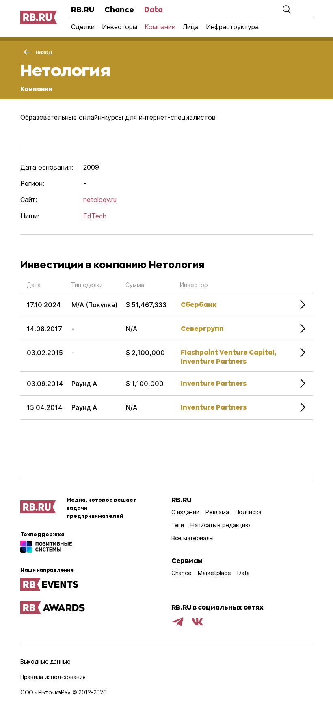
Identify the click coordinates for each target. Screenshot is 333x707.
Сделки (83, 27)
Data (153, 9)
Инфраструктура (232, 27)
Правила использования (53, 676)
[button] (287, 9)
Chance (119, 9)
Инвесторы (119, 27)
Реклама (217, 512)
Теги (177, 525)
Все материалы (192, 538)
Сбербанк (198, 304)
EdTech (94, 216)
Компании (160, 27)
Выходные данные (45, 661)
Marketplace (214, 572)
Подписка (249, 512)
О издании (185, 512)
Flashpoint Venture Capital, (228, 352)
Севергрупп (202, 328)
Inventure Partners (214, 361)
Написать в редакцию (220, 525)
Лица (191, 27)
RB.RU (82, 9)
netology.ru (100, 200)
